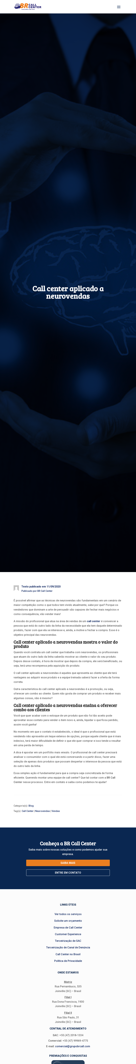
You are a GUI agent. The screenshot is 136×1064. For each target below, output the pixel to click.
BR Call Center (45, 591)
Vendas (56, 811)
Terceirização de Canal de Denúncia (68, 947)
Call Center (28, 811)
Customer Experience (68, 934)
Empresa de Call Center (68, 927)
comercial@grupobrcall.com (72, 1046)
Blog (31, 805)
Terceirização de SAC (68, 940)
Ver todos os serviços (68, 914)
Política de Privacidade (68, 960)
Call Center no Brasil (68, 954)
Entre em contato (68, 872)
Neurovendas (42, 811)
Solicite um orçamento (68, 920)
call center (93, 621)
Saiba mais (68, 862)
